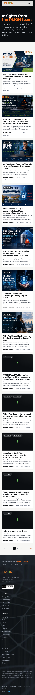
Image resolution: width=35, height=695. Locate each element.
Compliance (7, 435)
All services (5, 608)
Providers (19, 686)
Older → (31, 548)
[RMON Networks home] (9, 3)
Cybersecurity (8, 357)
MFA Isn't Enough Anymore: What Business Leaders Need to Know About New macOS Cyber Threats (16, 122)
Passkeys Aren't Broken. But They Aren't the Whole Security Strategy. (17, 77)
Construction (6, 660)
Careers (4, 623)
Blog (3, 625)
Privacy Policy (5, 686)
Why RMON (5, 617)
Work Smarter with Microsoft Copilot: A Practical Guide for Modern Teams (16, 494)
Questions (5, 637)
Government (5, 663)
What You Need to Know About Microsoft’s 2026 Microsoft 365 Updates (17, 416)
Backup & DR (6, 605)
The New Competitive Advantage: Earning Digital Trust (15, 296)
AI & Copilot (7, 142)
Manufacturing (6, 657)
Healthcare (5, 649)
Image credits (6, 634)
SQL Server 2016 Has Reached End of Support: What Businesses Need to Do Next (16, 253)
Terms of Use (12, 686)
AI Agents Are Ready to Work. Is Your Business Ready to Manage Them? (17, 166)
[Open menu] (29, 3)
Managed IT (5, 597)
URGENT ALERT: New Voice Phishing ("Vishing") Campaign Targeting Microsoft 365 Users (16, 377)
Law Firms (5, 651)
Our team (5, 620)
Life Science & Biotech (8, 654)
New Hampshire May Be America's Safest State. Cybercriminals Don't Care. (14, 211)
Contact (4, 640)
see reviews (26, 565)
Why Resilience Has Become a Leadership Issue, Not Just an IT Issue (17, 338)
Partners (4, 628)
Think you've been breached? (16, 561)
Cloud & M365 (6, 602)
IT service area (6, 631)
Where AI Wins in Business (15, 531)
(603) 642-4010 (6, 581)
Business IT (7, 187)
